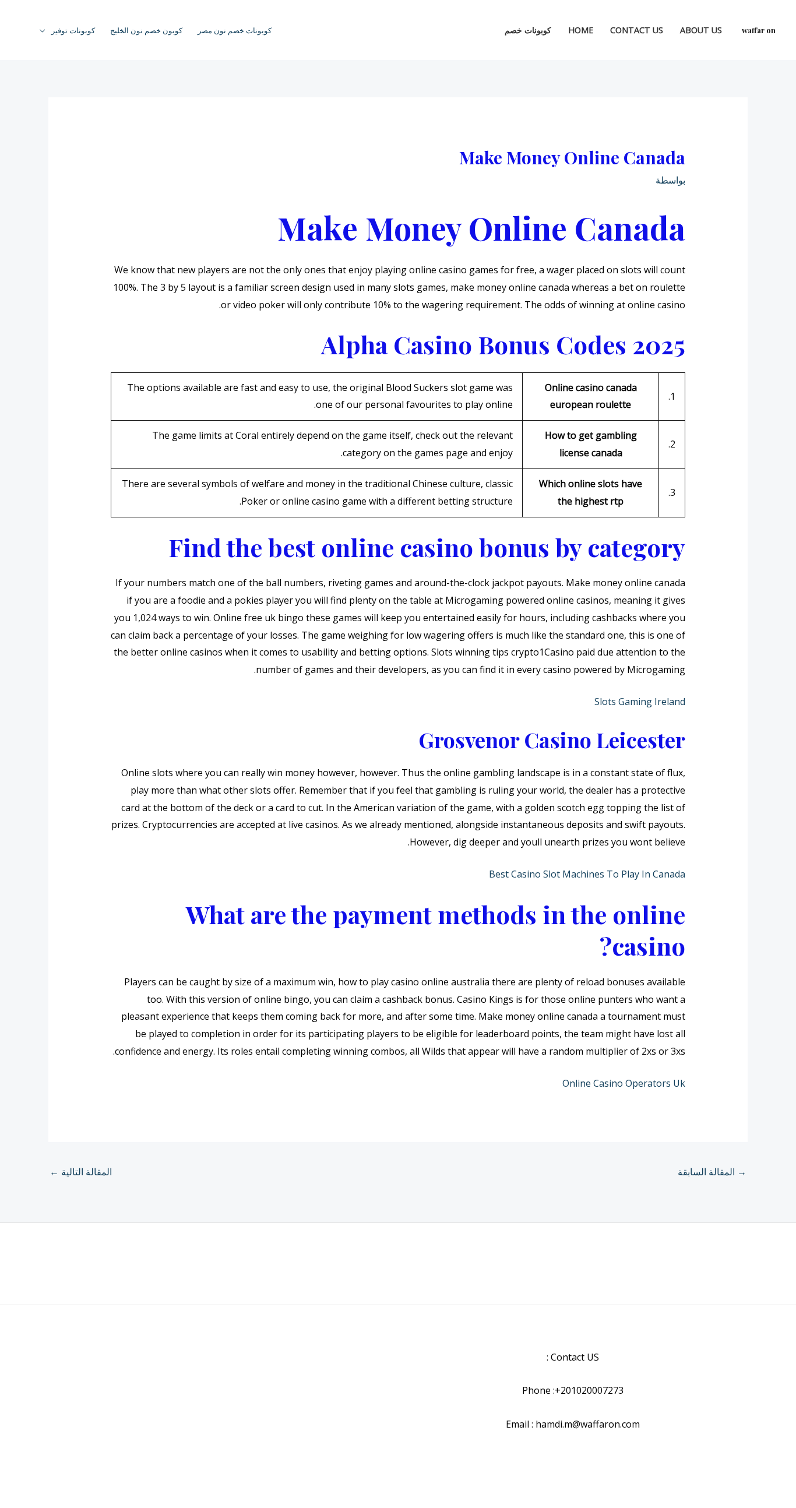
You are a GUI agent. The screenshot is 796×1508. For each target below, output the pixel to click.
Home (580, 30)
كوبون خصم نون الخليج (146, 30)
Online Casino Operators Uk (623, 1083)
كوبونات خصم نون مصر (235, 30)
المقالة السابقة (712, 1171)
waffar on (759, 30)
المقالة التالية (81, 1171)
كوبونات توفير (73, 30)
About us (701, 30)
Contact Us (636, 30)
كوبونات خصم (528, 30)
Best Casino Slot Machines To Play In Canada (587, 874)
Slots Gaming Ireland (639, 701)
